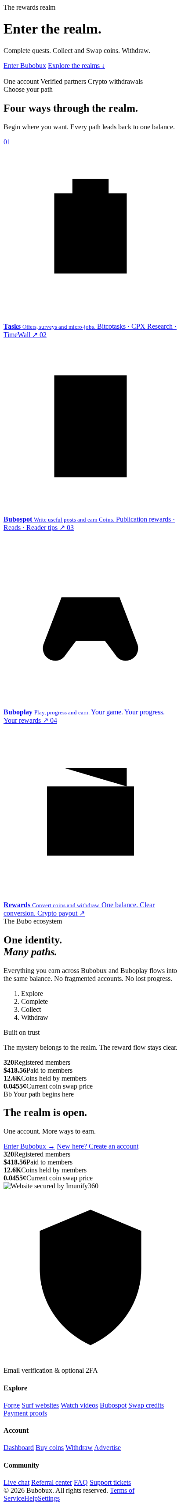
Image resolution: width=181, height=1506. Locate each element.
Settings (49, 1498)
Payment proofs (25, 1413)
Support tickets (110, 1482)
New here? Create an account (97, 1146)
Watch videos (79, 1405)
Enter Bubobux (25, 65)
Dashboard (19, 1447)
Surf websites (40, 1405)
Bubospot (113, 1405)
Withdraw (79, 1447)
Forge (12, 1405)
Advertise (107, 1447)
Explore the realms (76, 65)
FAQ (81, 1482)
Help (31, 1498)
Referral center (51, 1482)
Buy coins (50, 1447)
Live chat (16, 1482)
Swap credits (146, 1405)
